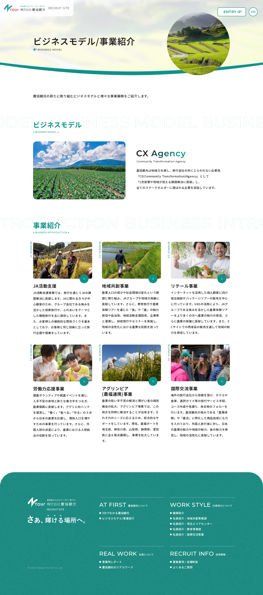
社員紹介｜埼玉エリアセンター (192, 524)
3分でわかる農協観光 (115, 513)
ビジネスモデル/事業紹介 (118, 518)
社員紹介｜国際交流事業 (188, 534)
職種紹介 (178, 513)
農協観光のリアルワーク (117, 567)
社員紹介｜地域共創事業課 (190, 518)
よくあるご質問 (183, 567)
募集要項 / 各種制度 (185, 562)
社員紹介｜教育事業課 (187, 529)
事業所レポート (112, 562)
